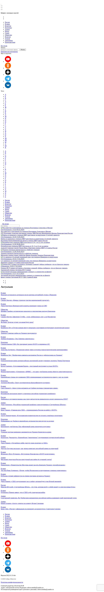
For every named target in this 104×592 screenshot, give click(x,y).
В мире (7, 24)
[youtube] (8, 61)
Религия (8, 37)
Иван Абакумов (29, 248)
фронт (3, 277)
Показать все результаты (9, 51)
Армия (7, 29)
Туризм (7, 39)
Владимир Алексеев (11, 233)
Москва (54, 233)
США (25, 277)
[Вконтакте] (8, 87)
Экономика (9, 40)
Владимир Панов (7, 240)
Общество (8, 35)
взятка (40, 240)
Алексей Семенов (7, 248)
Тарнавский (5, 270)
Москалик (4, 255)
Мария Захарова (31, 255)
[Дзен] (8, 74)
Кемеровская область (20, 240)
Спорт (7, 33)
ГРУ (2, 233)
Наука (7, 31)
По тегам (4, 46)
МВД (36, 240)
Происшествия (10, 42)
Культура (8, 26)
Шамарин (4, 262)
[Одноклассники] (8, 68)
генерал (30, 233)
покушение (23, 233)
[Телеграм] (8, 81)
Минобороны (46, 233)
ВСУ (24, 270)
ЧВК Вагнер (37, 233)
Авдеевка (18, 270)
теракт (16, 255)
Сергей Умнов (19, 248)
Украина (40, 255)
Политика (8, 28)
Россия (7, 22)
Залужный (15, 277)
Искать (23, 49)
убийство (22, 255)
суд (46, 248)
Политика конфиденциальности (12, 582)
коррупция (25, 262)
